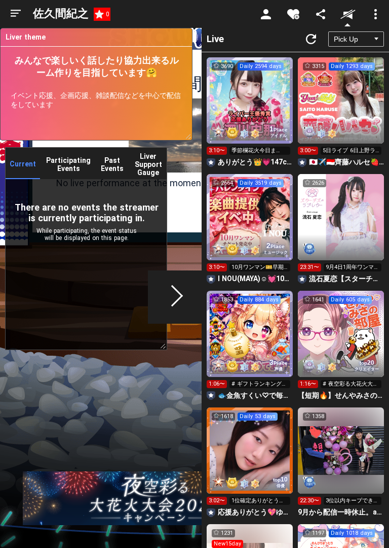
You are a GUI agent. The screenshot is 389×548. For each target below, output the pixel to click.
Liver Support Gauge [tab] (148, 164)
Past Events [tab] (112, 164)
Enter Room (250, 109)
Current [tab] (23, 164)
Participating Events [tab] (68, 164)
